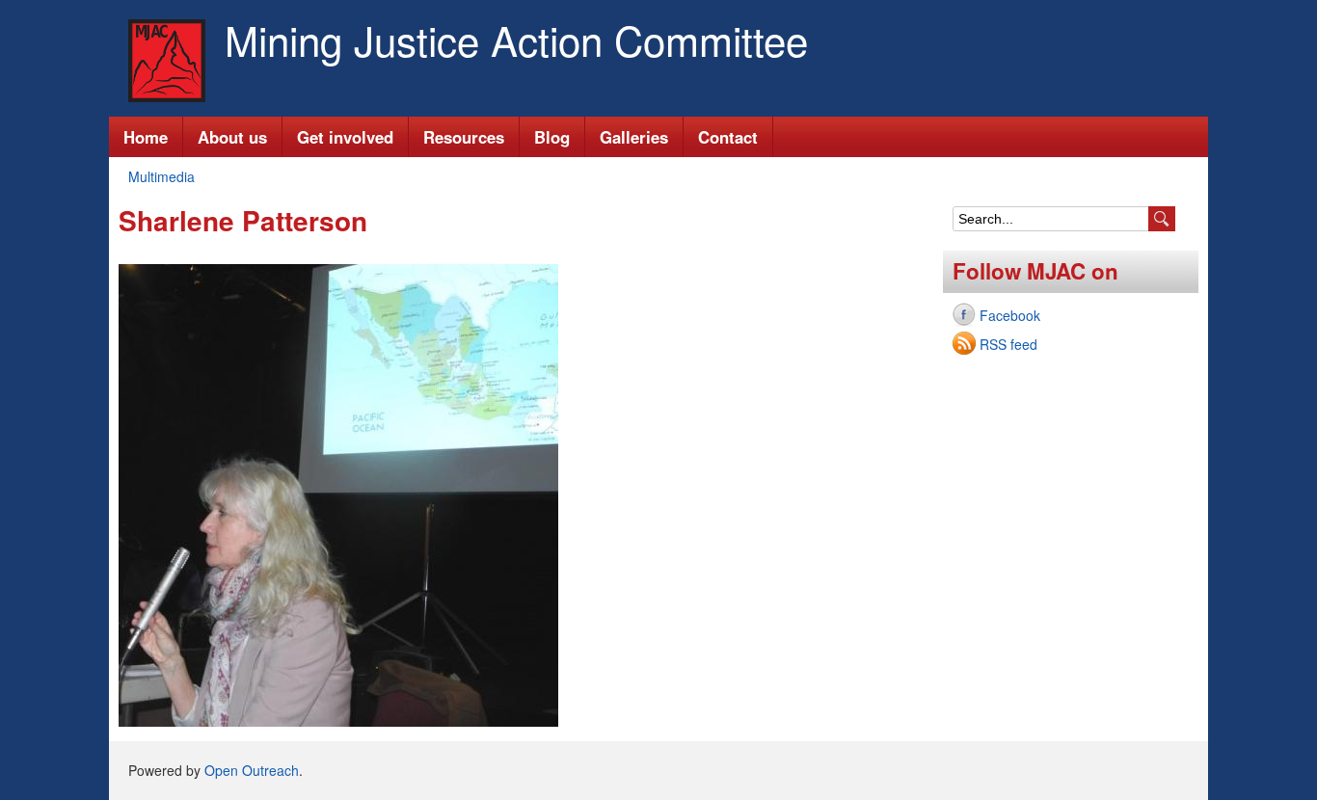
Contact (728, 136)
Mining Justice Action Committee (516, 39)
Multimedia (161, 176)
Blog (552, 136)
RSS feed (1008, 344)
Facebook (1010, 315)
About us (232, 136)
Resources (463, 136)
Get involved (345, 136)
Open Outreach (251, 770)
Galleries (634, 136)
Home (145, 136)
